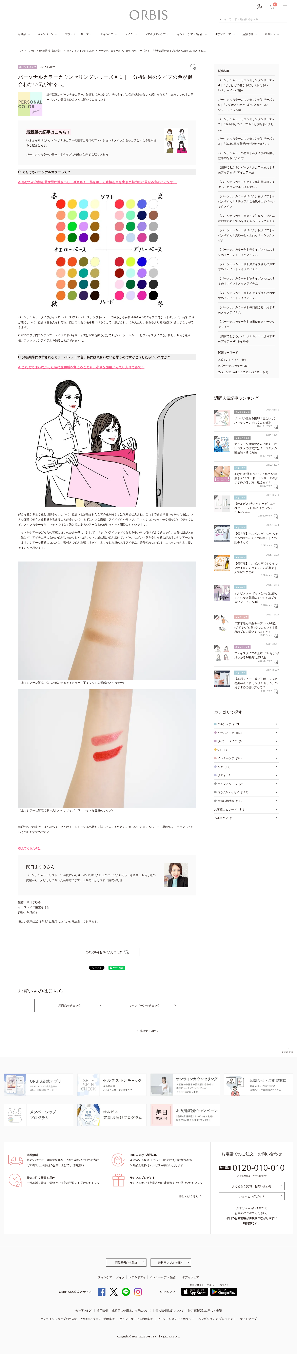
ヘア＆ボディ (137, 1277)
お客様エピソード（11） (230, 809)
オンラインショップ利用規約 (58, 1319)
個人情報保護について (170, 1310)
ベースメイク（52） (230, 733)
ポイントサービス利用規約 (136, 1319)
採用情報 (102, 1310)
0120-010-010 (259, 1167)
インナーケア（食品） (190, 34)
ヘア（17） (224, 767)
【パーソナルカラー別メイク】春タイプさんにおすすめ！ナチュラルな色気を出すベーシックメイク (246, 201)
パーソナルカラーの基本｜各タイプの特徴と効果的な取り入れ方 (67, 154)
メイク (129, 34)
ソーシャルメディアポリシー (175, 1319)
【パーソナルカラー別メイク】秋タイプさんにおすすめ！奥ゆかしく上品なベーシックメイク (246, 235)
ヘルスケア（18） (225, 818)
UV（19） (223, 750)
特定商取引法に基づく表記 (205, 1310)
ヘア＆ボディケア (155, 34)
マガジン (270, 34)
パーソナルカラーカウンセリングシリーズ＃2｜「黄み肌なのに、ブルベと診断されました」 (246, 124)
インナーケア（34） (230, 758)
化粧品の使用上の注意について (132, 1310)
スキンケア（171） (229, 724)
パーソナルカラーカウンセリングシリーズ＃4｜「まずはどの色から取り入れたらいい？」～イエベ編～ (246, 85)
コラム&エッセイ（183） (233, 792)
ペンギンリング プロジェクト (217, 1319)
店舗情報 (247, 34)
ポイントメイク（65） (231, 741)
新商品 (22, 34)
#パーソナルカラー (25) (233, 365)
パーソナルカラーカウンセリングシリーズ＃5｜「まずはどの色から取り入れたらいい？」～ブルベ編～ (246, 104)
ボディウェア (223, 34)
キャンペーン (46, 34)
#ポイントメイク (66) (232, 359)
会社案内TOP (84, 1310)
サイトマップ (248, 1319)
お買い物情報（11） (230, 801)
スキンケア (107, 34)
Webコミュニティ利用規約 (98, 1319)
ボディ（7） (225, 775)
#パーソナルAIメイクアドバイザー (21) (243, 372)
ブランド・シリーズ (77, 34)
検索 (222, 19)
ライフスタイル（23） (231, 784)
